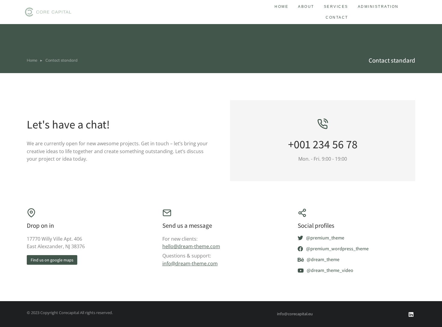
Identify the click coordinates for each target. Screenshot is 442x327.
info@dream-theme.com (190, 263)
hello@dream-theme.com (191, 246)
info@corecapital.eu (295, 313)
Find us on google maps (52, 260)
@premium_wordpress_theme (337, 249)
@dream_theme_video (330, 270)
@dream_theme (323, 260)
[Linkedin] (411, 314)
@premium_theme (325, 238)
